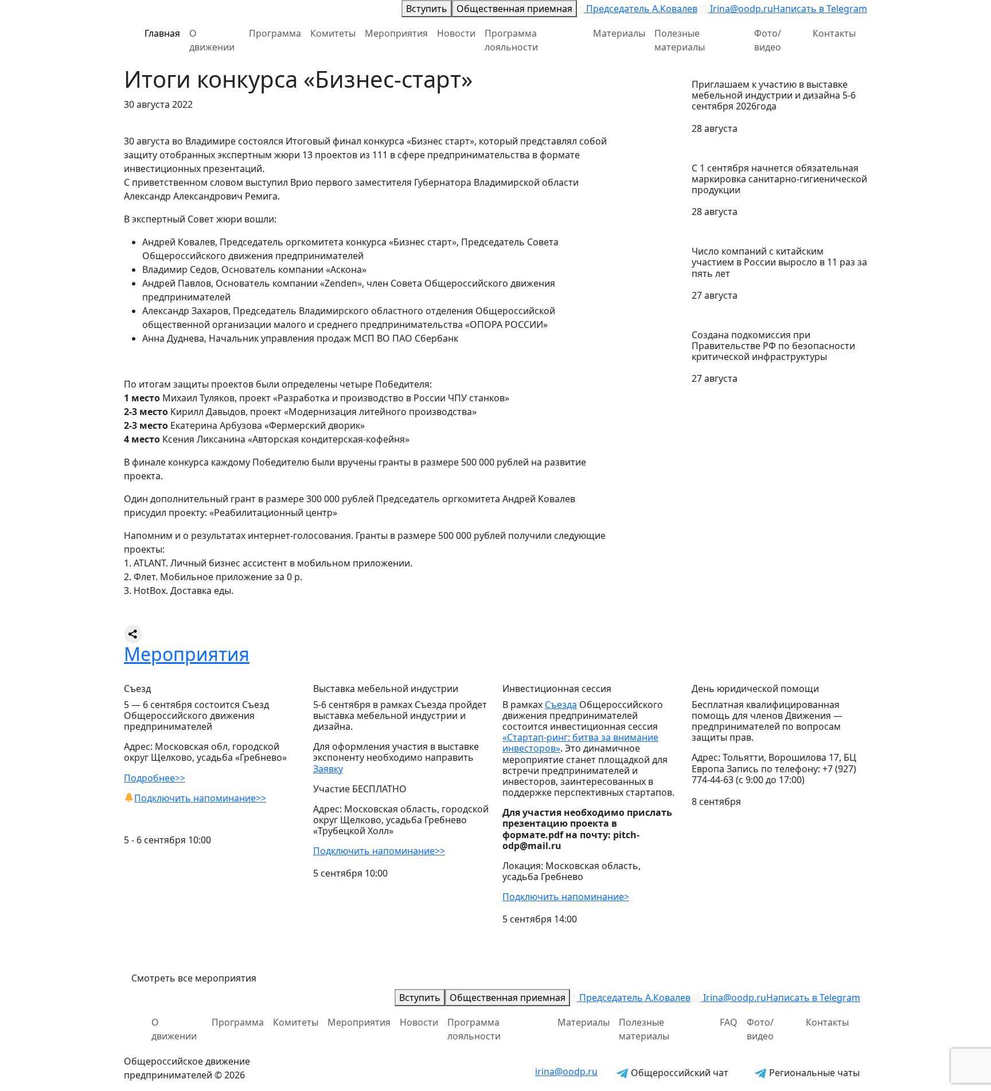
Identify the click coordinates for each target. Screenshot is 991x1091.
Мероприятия (396, 33)
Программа (275, 33)
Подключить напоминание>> (200, 798)
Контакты (834, 33)
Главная (162, 33)
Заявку (328, 768)
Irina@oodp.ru (740, 8)
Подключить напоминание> (565, 896)
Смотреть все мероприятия (193, 978)
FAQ (729, 1022)
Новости (456, 33)
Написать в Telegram (820, 8)
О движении (212, 40)
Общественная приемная (514, 8)
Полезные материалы (679, 40)
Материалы (619, 33)
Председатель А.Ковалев (640, 8)
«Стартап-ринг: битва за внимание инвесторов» (580, 742)
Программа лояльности (511, 40)
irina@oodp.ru (566, 1071)
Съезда (561, 704)
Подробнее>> (154, 778)
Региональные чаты (813, 1072)
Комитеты (333, 33)
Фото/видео (767, 40)
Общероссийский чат (678, 1072)
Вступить (426, 8)
